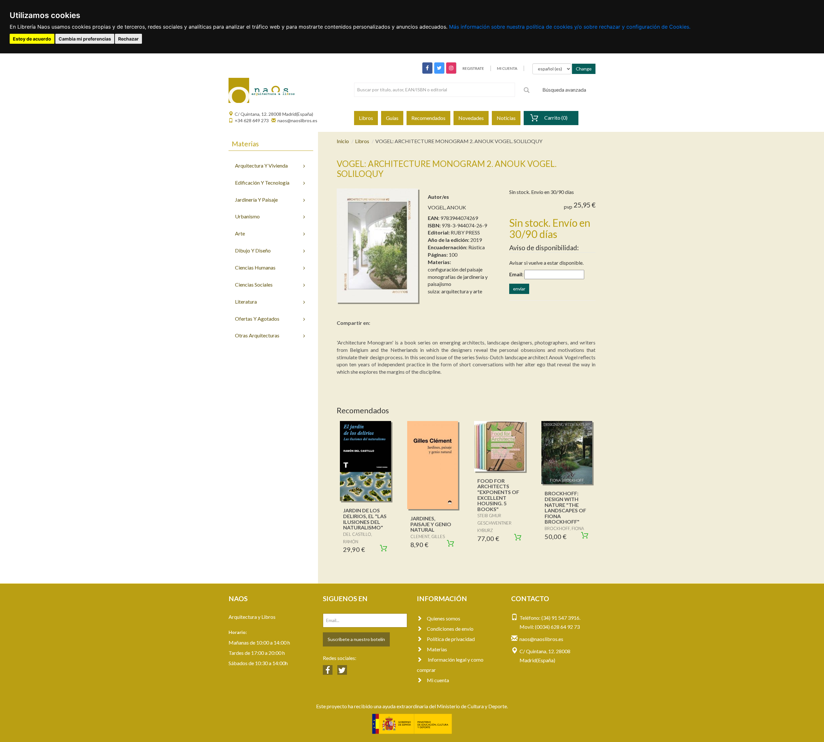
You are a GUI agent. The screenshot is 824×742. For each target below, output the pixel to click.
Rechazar (128, 38)
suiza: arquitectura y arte (455, 291)
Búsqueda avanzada (564, 90)
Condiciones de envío (450, 629)
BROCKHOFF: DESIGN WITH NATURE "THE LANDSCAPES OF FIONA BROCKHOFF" (565, 507)
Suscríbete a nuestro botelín (356, 639)
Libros (366, 118)
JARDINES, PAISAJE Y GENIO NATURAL (430, 524)
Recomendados (428, 118)
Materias (437, 649)
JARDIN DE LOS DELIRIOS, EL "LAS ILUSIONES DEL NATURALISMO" (365, 518)
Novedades (471, 118)
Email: (516, 274)
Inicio (343, 141)
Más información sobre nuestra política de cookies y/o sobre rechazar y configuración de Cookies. (569, 26)
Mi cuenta (438, 680)
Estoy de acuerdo (32, 38)
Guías (392, 118)
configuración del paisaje (455, 269)
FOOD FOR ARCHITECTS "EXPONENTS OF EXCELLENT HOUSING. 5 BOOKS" (498, 495)
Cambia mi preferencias (85, 38)
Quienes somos (443, 618)
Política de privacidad (451, 639)
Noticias (506, 118)
